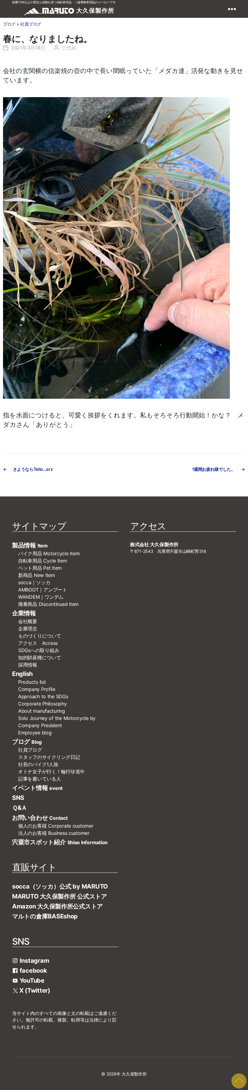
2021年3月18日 (28, 48)
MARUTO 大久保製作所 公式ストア (59, 896)
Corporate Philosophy (42, 704)
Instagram (33, 960)
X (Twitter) (34, 990)
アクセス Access (38, 643)
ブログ (27, 741)
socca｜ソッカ (34, 582)
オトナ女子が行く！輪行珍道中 (51, 771)
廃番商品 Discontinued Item (48, 604)
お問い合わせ (40, 817)
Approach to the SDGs (43, 696)
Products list (32, 682)
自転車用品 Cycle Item (42, 561)
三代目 (69, 48)
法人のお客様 (54, 833)
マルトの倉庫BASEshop (45, 916)
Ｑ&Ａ (19, 807)
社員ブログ (30, 24)
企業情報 (24, 613)
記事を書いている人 (39, 779)
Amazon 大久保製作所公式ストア (57, 906)
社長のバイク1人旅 (38, 764)
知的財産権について (39, 657)
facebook (32, 970)
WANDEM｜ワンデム (41, 597)
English (22, 673)
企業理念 (27, 629)
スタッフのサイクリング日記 (49, 757)
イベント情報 (37, 787)
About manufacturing (41, 711)
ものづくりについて (39, 636)
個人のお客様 (55, 826)
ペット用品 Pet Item (40, 568)
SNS (18, 797)
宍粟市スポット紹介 (60, 842)
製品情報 (30, 545)
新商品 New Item (36, 575)
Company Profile (36, 689)
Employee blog (35, 733)
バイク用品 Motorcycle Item (49, 553)
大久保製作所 (134, 1073)
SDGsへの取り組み (38, 650)
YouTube (31, 980)
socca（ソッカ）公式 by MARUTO (60, 886)
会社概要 (30, 621)
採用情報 (27, 665)
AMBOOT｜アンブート (42, 590)
